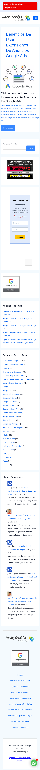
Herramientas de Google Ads (14, 427)
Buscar (31, 148)
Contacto (20, 675)
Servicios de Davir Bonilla (20, 681)
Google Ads (7, 390)
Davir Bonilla (12, 515)
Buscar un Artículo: (10, 144)
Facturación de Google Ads (13, 383)
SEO (4, 453)
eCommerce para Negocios (13, 375)
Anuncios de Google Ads (12, 361)
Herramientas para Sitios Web (20, 710)
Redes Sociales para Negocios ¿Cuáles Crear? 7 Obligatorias (22, 577)
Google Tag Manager (10, 424)
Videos (5, 461)
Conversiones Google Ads (12, 372)
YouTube (6, 465)
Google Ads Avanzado (11, 394)
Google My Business (10, 416)
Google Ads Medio (10, 401)
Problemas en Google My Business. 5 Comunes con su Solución (22, 601)
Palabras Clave (8, 442)
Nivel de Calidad (9, 439)
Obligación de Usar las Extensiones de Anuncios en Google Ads (18, 97)
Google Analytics (9, 405)
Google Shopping (9, 420)
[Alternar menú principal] (35, 18)
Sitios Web (7, 457)
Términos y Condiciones (20, 727)
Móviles (5, 435)
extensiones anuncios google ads (12, 112)
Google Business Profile (12, 409)
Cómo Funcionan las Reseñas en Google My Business (21, 491)
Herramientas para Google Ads (20, 704)
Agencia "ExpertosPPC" (20, 692)
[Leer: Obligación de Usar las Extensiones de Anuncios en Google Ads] (19, 76)
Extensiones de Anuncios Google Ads (17, 379)
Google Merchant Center (12, 413)
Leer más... (8, 127)
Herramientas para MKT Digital (20, 715)
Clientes (6, 368)
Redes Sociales (8, 450)
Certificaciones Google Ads (13, 364)
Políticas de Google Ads (12, 446)
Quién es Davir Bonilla (20, 686)
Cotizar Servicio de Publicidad (20, 698)
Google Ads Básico (10, 398)
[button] (20, 6)
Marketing (6, 431)
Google (5, 387)
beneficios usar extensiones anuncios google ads (21, 108)
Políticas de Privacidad (20, 721)
